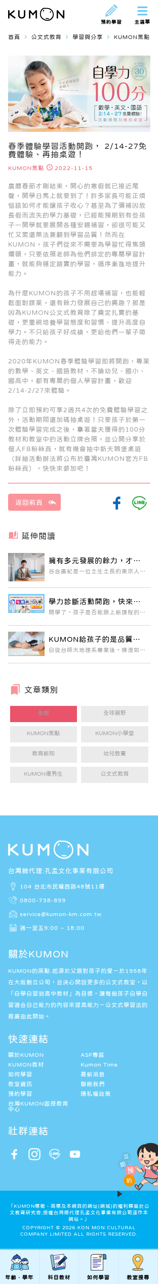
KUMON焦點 (43, 733)
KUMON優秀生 (43, 773)
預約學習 (20, 1094)
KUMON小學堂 (114, 733)
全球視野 (114, 713)
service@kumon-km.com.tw (61, 914)
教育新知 (43, 753)
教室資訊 (20, 1084)
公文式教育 (114, 773)
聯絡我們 (93, 1084)
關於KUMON (26, 1055)
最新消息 (93, 1074)
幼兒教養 (114, 753)
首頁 (14, 37)
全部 (43, 713)
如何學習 (20, 1074)
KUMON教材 (26, 1064)
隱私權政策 (96, 1094)
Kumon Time (99, 1064)
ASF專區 (93, 1055)
